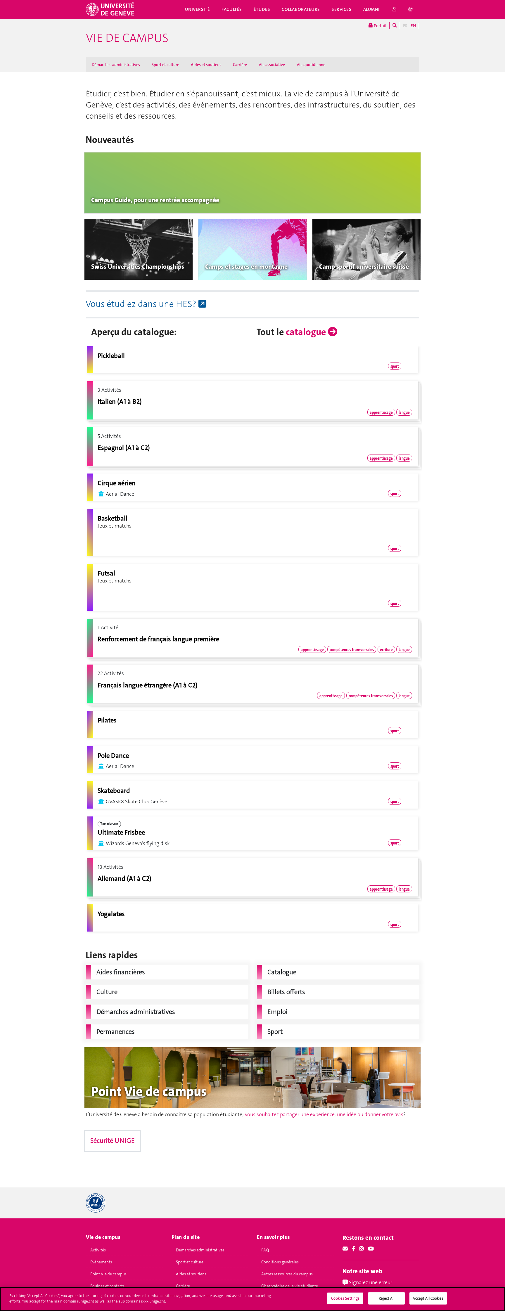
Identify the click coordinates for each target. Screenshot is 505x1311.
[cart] (410, 9)
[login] (394, 9)
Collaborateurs (301, 9)
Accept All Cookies (428, 1298)
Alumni (371, 9)
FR (405, 26)
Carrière (240, 64)
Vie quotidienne (311, 64)
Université (197, 9)
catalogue (307, 332)
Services (342, 9)
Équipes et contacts (107, 1286)
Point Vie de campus (108, 1274)
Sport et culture (165, 64)
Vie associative (272, 64)
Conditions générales (280, 1262)
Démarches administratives (116, 64)
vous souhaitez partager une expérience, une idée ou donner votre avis (324, 1114)
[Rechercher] (395, 25)
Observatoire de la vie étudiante (289, 1286)
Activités (98, 1250)
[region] (252, 1299)
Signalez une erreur (370, 1282)
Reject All (386, 1298)
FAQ (265, 1250)
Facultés (232, 9)
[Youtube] (371, 1248)
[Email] (345, 1248)
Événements (101, 1262)
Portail (379, 26)
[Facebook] (353, 1248)
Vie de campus (127, 38)
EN (413, 26)
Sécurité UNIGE (112, 1140)
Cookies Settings (345, 1298)
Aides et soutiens (206, 64)
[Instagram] (361, 1248)
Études (262, 9)
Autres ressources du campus (287, 1274)
